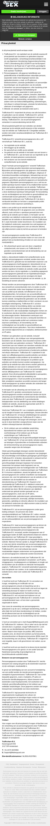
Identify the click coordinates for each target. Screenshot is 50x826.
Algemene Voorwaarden (23, 767)
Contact (34, 767)
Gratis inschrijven (18, 11)
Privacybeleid (40, 764)
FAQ (7, 764)
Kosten (32, 764)
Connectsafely (8, 803)
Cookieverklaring (9, 767)
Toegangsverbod (24, 764)
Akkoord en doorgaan (26, 35)
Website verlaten (25, 39)
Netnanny (42, 801)
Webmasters (42, 767)
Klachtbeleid (14, 764)
